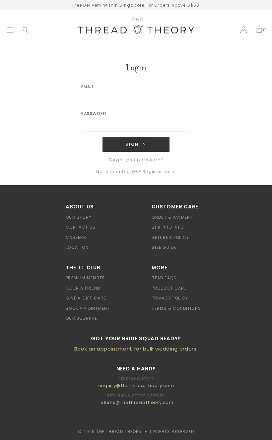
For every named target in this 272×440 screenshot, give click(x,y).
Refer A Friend (83, 288)
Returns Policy (170, 237)
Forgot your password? (136, 160)
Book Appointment (88, 308)
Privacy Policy (170, 298)
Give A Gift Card (86, 298)
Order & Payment (172, 217)
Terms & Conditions (176, 308)
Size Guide (164, 247)
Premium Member (85, 278)
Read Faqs (164, 278)
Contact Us (81, 227)
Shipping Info (168, 227)
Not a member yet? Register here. (136, 171)
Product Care (169, 288)
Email (87, 86)
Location (77, 247)
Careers (76, 237)
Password (94, 113)
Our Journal (81, 318)
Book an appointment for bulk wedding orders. (136, 348)
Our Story (79, 217)
